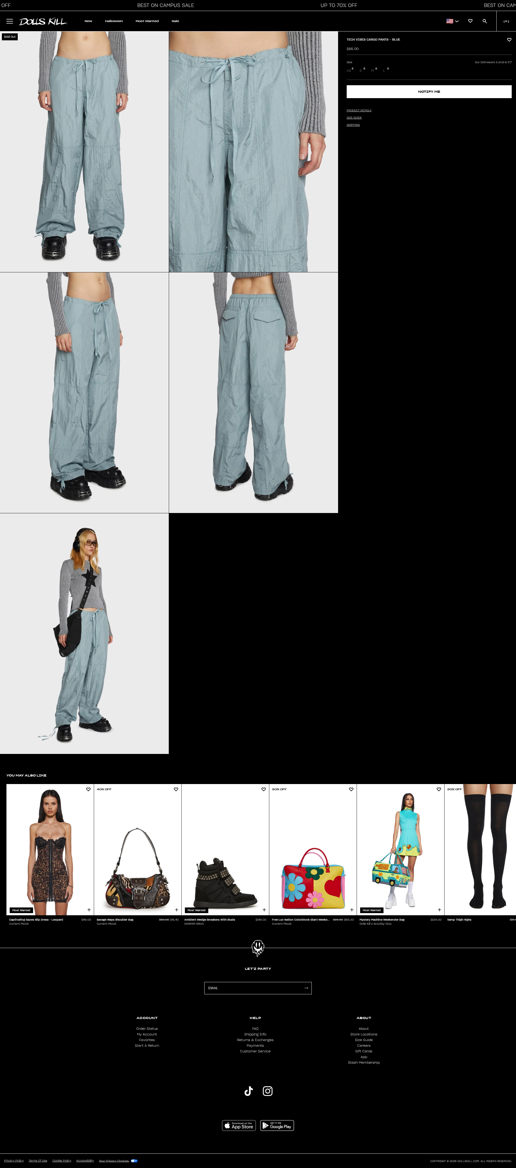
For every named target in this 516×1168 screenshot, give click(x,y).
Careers (364, 1045)
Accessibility (85, 1160)
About (364, 1028)
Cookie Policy (61, 1160)
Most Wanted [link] (147, 21)
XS (349, 70)
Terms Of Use (38, 1160)
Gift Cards (363, 1051)
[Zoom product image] (84, 151)
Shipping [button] (353, 125)
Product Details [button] (359, 110)
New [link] (88, 21)
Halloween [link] (114, 21)
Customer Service (255, 1051)
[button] (164, 5)
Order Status (147, 1028)
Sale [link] (175, 21)
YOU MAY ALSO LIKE (26, 775)
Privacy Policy (14, 1160)
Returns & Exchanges (255, 1040)
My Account (147, 1034)
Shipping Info (255, 1034)
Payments (255, 1045)
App (364, 1057)
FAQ (255, 1028)
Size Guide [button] (354, 117)
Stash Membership (364, 1062)
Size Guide (364, 1040)
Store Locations (363, 1034)
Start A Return (147, 1045)
